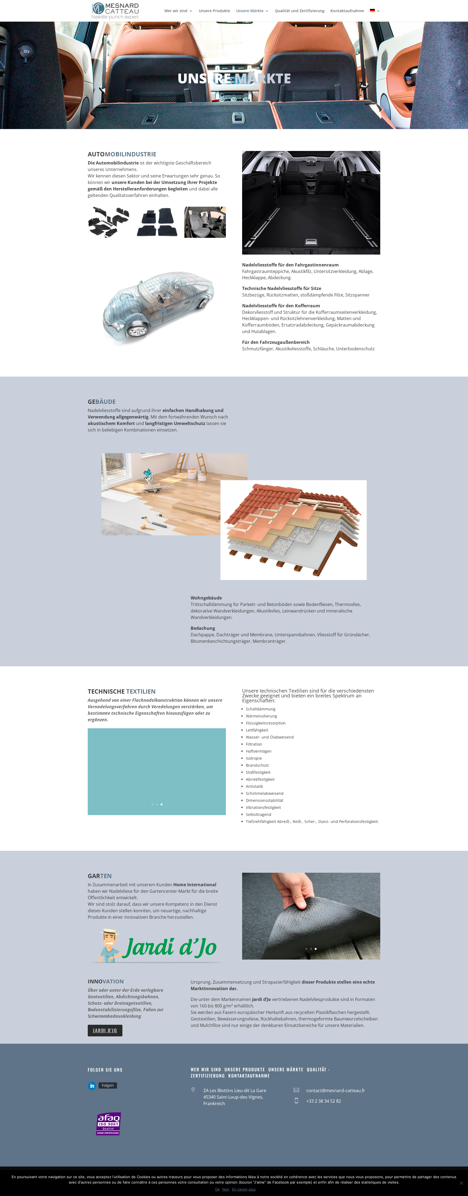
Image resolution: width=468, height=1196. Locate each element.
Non (225, 1189)
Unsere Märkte (250, 11)
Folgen (108, 1085)
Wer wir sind (175, 11)
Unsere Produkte (214, 11)
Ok (217, 1189)
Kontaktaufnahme (347, 11)
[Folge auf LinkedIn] (92, 1086)
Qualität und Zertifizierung (299, 11)
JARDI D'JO (105, 1030)
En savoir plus (244, 1189)
